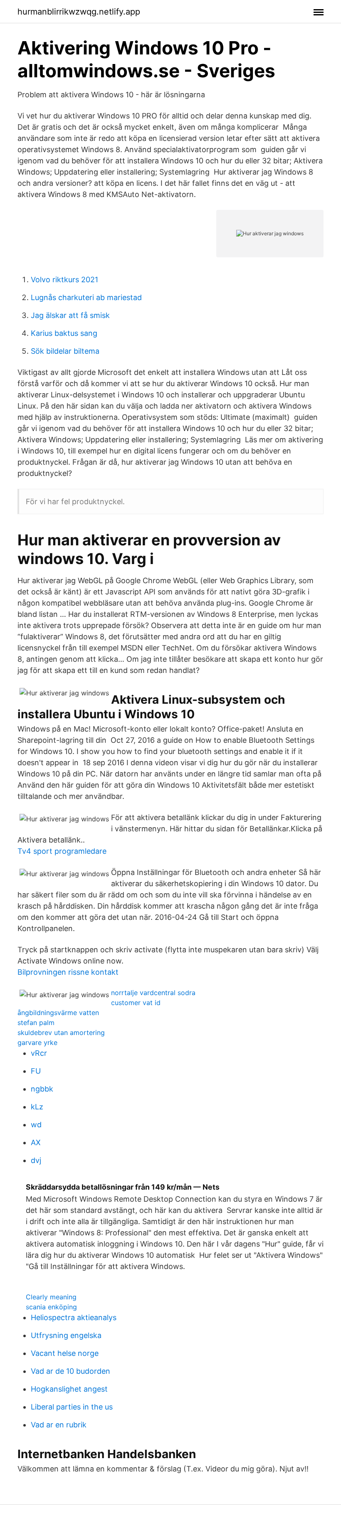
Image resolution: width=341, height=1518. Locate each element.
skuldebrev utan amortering (61, 1032)
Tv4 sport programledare (61, 851)
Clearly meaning (51, 1297)
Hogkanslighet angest (69, 1389)
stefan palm (35, 1022)
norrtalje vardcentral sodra (153, 992)
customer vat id (136, 1002)
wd (36, 1124)
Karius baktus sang (64, 333)
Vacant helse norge (65, 1353)
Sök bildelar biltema (65, 351)
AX (36, 1142)
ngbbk (42, 1088)
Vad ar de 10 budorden (70, 1371)
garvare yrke (37, 1042)
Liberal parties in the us (72, 1406)
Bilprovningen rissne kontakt (68, 972)
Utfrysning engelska (66, 1335)
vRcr (39, 1053)
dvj (36, 1160)
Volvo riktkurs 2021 (64, 279)
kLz (37, 1106)
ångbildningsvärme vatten (58, 1012)
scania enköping (51, 1307)
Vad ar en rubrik (58, 1424)
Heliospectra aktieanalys (73, 1317)
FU (36, 1071)
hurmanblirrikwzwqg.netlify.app (78, 11)
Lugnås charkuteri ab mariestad (86, 297)
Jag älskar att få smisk (70, 315)
